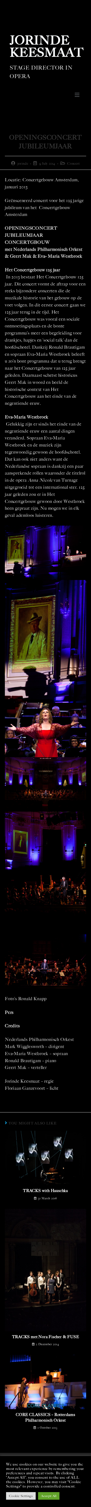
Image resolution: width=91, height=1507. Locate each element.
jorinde (22, 164)
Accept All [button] (49, 1496)
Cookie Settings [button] (21, 1496)
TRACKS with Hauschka (45, 1190)
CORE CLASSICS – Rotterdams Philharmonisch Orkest (45, 1417)
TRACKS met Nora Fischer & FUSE (45, 1336)
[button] (77, 95)
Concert (73, 164)
